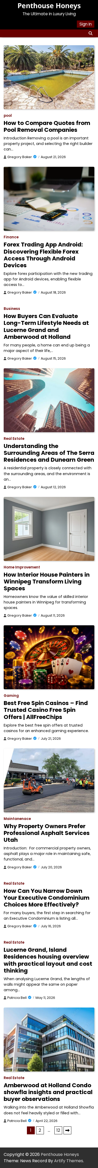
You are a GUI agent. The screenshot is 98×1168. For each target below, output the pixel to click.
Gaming (11, 695)
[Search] (90, 33)
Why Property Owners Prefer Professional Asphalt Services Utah (47, 833)
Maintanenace (17, 818)
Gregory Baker (19, 157)
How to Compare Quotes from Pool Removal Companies (47, 126)
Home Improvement (22, 567)
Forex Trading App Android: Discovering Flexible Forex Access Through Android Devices (43, 254)
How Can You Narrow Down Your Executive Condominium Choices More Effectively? (46, 898)
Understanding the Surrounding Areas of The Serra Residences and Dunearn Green (49, 453)
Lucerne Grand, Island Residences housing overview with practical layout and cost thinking (48, 960)
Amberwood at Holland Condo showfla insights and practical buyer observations (48, 1092)
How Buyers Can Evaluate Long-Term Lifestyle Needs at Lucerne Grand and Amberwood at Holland (46, 326)
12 (58, 1130)
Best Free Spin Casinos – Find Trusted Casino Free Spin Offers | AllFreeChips (46, 710)
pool (8, 115)
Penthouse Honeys (49, 5)
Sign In (85, 24)
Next (67, 1130)
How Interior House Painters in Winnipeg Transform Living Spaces (47, 581)
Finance (11, 237)
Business (12, 308)
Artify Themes (68, 1161)
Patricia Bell (17, 997)
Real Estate (14, 438)
